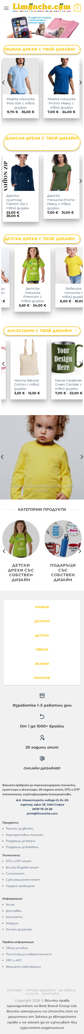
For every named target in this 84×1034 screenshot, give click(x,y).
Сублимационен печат (23, 879)
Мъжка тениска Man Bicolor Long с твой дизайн (66, 105)
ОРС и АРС (14, 960)
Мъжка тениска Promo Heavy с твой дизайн (25, 103)
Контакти (14, 917)
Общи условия (17, 948)
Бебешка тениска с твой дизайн (62, 293)
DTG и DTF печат (19, 861)
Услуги (32, 994)
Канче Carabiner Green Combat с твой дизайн (61, 384)
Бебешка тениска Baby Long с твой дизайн (42, 488)
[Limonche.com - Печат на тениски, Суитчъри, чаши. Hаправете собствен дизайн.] (41, 8)
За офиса (67, 990)
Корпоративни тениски (24, 835)
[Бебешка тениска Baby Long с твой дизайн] (42, 457)
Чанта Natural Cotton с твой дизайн (19, 384)
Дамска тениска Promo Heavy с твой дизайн (24, 202)
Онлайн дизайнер (19, 929)
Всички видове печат (22, 867)
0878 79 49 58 (42, 809)
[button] (6, 8)
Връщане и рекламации (23, 966)
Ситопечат (15, 873)
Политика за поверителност (29, 954)
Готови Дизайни (41, 990)
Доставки (13, 911)
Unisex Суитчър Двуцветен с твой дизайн (65, 200)
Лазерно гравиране (20, 886)
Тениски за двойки (19, 828)
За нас (10, 904)
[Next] (80, 91)
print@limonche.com (42, 813)
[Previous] (4, 91)
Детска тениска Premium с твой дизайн (21, 295)
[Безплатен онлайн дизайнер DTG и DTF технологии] (42, 27)
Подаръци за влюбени (22, 847)
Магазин (12, 923)
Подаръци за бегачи (20, 841)
